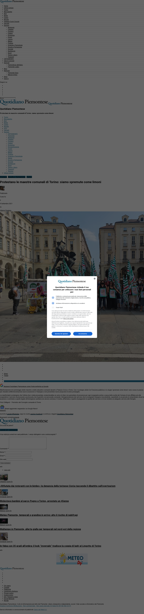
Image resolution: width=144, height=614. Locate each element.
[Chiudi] (95, 279)
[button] (72, 307)
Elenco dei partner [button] (68, 318)
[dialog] (72, 307)
